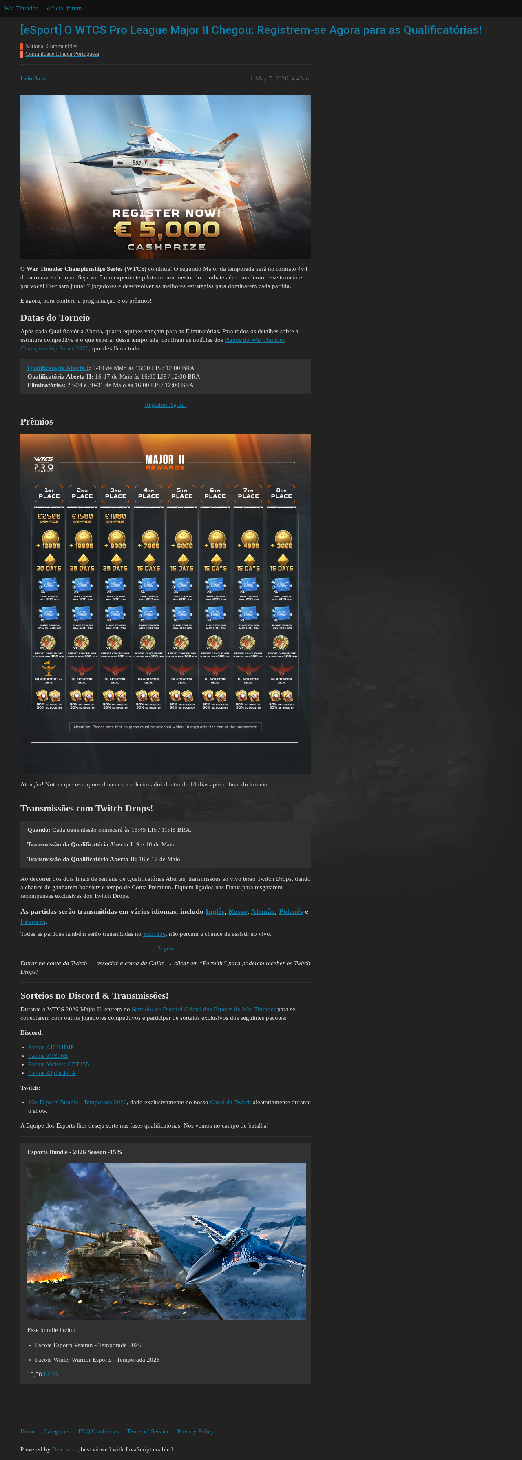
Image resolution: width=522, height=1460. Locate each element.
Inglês (215, 911)
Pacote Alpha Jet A (52, 1073)
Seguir (165, 948)
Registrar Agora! (166, 404)
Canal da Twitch (230, 1102)
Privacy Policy (195, 1431)
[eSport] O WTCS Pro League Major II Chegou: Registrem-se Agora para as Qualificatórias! (251, 30)
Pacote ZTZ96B (48, 1055)
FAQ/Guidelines (98, 1431)
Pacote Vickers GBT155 (58, 1064)
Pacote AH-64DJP (51, 1047)
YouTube (154, 934)
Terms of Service (148, 1431)
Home (28, 1431)
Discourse (64, 1449)
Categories (57, 1431)
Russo (237, 911)
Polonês (291, 911)
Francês (32, 921)
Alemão (263, 911)
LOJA (51, 1374)
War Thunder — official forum (43, 8)
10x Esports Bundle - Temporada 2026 (77, 1102)
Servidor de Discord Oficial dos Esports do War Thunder (204, 1009)
